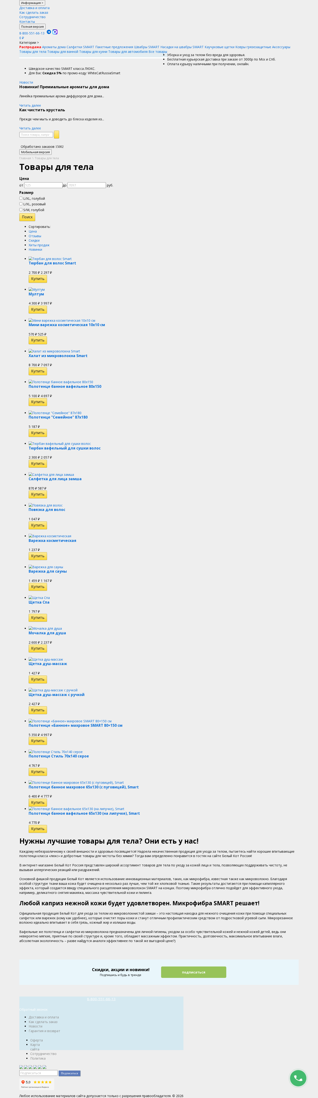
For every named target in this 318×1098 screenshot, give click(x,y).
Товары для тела (32, 51)
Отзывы (35, 236)
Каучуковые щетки (219, 47)
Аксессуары (281, 47)
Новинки (35, 249)
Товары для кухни (93, 51)
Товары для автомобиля (128, 51)
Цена (33, 231)
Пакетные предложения (114, 47)
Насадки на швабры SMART (182, 47)
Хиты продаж (39, 245)
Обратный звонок (33, 1009)
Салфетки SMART (80, 47)
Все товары (158, 51)
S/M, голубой (33, 210)
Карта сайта (35, 1046)
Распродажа (30, 47)
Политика (38, 1058)
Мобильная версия (35, 152)
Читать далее (30, 105)
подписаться (193, 972)
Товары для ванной (62, 51)
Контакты (27, 21)
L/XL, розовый (34, 204)
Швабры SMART (146, 47)
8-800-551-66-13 (31, 33)
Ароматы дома (54, 47)
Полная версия (32, 26)
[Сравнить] (50, 279)
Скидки (34, 240)
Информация (32, 3)
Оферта (36, 1040)
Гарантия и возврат (44, 1031)
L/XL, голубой (33, 198)
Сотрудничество (32, 17)
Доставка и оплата (34, 8)
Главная (25, 158)
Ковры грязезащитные (253, 47)
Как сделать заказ (33, 12)
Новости (26, 82)
